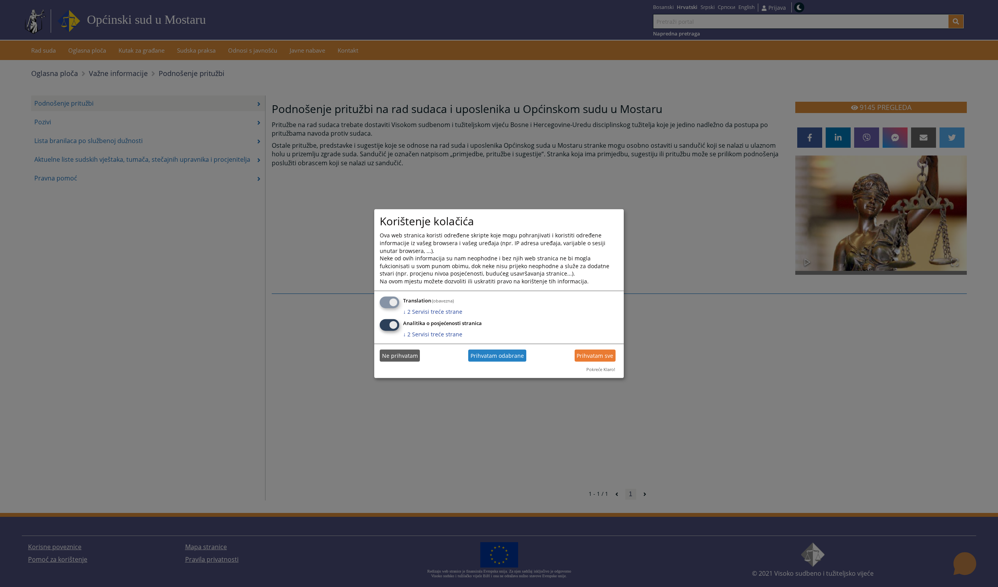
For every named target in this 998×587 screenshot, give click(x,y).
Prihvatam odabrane (497, 355)
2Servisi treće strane (432, 311)
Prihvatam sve (595, 355)
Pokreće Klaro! (600, 369)
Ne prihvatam (400, 355)
